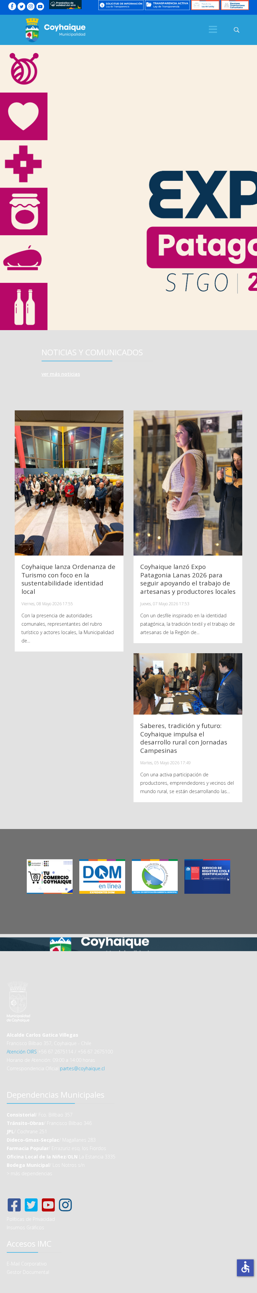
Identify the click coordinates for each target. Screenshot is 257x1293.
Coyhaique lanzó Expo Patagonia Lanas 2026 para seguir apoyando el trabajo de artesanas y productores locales (188, 579)
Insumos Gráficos (25, 1227)
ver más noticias (60, 374)
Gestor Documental (28, 1272)
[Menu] (213, 30)
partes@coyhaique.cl (82, 1068)
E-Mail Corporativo (27, 1263)
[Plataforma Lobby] (205, 5)
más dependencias (31, 1173)
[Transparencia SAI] (121, 5)
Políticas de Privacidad (31, 1219)
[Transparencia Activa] (167, 5)
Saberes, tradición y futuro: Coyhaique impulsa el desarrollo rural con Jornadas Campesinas (183, 738)
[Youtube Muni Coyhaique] (40, 6)
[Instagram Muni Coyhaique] (31, 6)
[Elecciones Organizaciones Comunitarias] (235, 5)
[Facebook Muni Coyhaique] (12, 6)
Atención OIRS (22, 1051)
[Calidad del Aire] (65, 4)
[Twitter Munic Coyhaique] (21, 6)
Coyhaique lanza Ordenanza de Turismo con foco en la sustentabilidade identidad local (68, 579)
